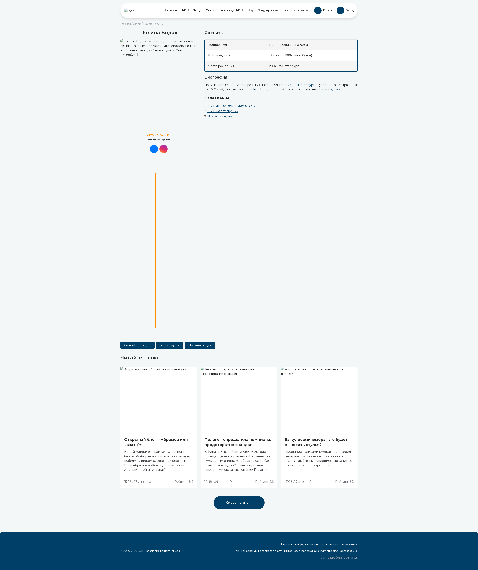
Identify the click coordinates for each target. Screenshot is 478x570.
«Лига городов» (219, 116)
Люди (197, 10)
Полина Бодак (200, 345)
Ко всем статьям (239, 502)
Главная (125, 24)
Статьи (211, 10)
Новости (171, 10)
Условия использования (342, 544)
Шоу (250, 10)
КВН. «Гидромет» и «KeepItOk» (231, 106)
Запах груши (170, 345)
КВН (185, 10)
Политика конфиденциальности (302, 544)
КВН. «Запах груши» (222, 111)
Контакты (300, 10)
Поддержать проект (273, 10)
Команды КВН (231, 10)
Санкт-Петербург (301, 85)
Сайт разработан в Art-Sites (339, 557)
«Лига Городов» (262, 89)
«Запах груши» (328, 89)
